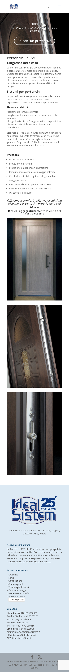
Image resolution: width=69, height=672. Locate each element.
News (11, 577)
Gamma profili (15, 584)
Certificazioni (15, 580)
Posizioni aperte (16, 596)
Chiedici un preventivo (34, 41)
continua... (45, 561)
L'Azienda (13, 574)
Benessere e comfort (19, 593)
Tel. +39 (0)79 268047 (18, 622)
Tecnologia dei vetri (18, 587)
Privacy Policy (17, 600)
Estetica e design (17, 590)
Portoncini (34, 24)
